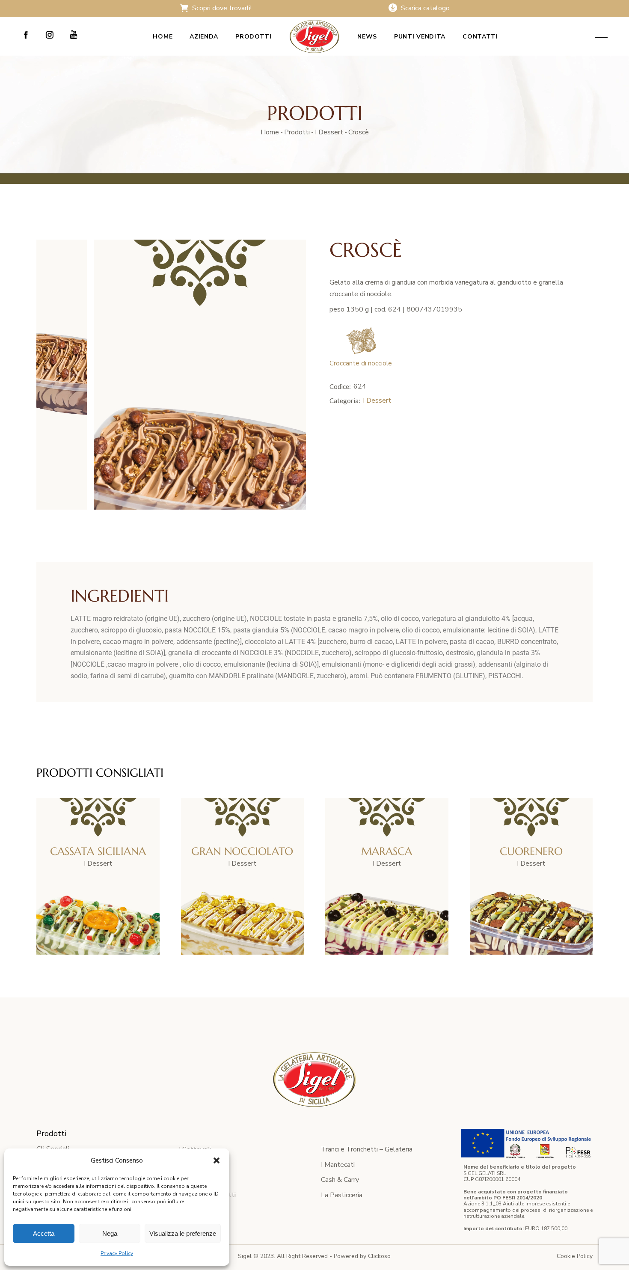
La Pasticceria (341, 1195)
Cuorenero (531, 851)
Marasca (386, 851)
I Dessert (377, 400)
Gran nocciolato (242, 851)
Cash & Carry (340, 1179)
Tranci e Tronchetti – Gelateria (366, 1149)
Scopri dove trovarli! (221, 8)
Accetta (43, 1233)
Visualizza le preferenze (182, 1233)
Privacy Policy (117, 1253)
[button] (216, 1160)
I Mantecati (338, 1164)
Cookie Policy (575, 1256)
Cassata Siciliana (98, 851)
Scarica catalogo (424, 8)
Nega (109, 1233)
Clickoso (379, 1256)
